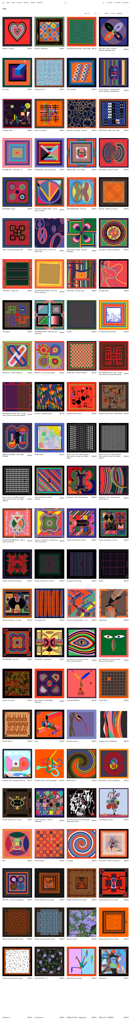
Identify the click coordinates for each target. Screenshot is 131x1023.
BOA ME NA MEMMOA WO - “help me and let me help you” (13, 541)
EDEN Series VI (71, 780)
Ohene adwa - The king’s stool (75, 291)
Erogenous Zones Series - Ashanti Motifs (111, 413)
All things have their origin (74, 581)
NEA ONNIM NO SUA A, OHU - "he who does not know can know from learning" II (14, 414)
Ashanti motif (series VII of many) (44, 900)
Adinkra (101, 581)
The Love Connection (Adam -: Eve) (77, 620)
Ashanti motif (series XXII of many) (45, 939)
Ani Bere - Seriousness (41, 48)
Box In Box (5, 89)
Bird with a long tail (72, 741)
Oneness (69, 331)
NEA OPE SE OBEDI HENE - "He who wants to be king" (46, 209)
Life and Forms (39, 1017)
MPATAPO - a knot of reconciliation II (13, 900)
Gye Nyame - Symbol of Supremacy (109, 250)
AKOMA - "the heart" (8, 48)
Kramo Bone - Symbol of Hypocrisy (12, 372)
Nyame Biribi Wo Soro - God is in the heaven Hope (45, 250)
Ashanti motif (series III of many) (11, 581)
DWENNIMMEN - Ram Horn (10, 659)
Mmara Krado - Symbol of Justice (108, 169)
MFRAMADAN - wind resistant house (45, 169)
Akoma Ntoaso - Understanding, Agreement (44, 701)
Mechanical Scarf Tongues (74, 978)
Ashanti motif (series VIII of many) (77, 900)
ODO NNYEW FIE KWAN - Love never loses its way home (46, 291)
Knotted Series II (7, 741)
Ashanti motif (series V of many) (11, 620)
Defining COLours (40, 89)
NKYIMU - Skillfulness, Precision (108, 209)
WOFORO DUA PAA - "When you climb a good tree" (46, 332)
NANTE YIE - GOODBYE (106, 1017)
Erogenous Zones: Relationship (108, 741)
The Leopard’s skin (40, 620)
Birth (3, 860)
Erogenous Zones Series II (74, 413)
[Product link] (17, 31)
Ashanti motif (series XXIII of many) (12, 939)
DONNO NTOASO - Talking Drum (76, 1017)
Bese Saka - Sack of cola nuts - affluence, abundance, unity (108, 49)
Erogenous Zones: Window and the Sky (13, 780)
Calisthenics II (103, 978)
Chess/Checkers (39, 860)
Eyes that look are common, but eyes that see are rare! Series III (77, 660)
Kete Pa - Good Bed (40, 130)
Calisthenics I (6, 1017)
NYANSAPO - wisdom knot (10, 291)
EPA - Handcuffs (71, 89)
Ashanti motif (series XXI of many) (12, 978)
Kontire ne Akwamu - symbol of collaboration (44, 820)
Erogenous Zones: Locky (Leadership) (45, 780)
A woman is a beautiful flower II (44, 413)
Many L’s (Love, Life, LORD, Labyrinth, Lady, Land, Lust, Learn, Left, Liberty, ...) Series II (110, 456)
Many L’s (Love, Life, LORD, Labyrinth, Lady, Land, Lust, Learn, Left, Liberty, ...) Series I (78, 456)
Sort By (113, 13)
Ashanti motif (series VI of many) (11, 819)
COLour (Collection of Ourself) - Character (44, 498)
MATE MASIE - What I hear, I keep (109, 130)
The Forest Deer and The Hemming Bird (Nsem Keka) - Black (78, 820)
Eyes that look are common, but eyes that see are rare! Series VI (110, 660)
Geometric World (7, 130)
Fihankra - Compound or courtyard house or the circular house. (46, 541)
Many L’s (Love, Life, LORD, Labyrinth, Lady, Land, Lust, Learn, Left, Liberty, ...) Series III (14, 499)
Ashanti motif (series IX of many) (108, 900)
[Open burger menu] (3, 3)
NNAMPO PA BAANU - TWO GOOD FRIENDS (13, 455)
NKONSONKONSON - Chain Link (76, 209)
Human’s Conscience (8, 700)
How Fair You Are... (72, 939)
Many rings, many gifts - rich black (77, 130)
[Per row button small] (98, 13)
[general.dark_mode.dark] (103, 2)
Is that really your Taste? (106, 819)
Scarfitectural (102, 620)
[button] (109, 2)
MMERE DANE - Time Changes (76, 169)
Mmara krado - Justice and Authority (109, 780)
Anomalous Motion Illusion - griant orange (79, 48)
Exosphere (70, 860)
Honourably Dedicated (73, 700)
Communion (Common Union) (107, 331)
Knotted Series (103, 700)
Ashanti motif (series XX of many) (108, 939)
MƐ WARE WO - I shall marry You (12, 169)
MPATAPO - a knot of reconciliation (45, 372)
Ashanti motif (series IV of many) (44, 581)
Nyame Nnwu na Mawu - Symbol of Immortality (77, 250)
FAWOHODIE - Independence (43, 659)
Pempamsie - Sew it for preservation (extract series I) (109, 498)
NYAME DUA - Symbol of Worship (76, 372)
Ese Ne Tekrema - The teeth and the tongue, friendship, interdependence (109, 90)
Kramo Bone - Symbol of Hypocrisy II (109, 860)
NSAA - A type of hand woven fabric (12, 250)
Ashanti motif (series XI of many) (76, 540)
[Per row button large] (95, 13)
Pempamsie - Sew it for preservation (77, 497)
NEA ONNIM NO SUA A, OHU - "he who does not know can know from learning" (110, 373)
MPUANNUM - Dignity (8, 209)
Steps (36, 741)
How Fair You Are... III (41, 978)
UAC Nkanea (6, 331)
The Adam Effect (104, 291)
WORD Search (39, 454)
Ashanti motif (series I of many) (108, 540)
